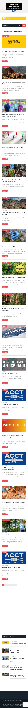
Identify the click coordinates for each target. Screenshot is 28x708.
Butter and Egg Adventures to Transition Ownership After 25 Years (13, 115)
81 (13, 585)
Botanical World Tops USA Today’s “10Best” (13, 277)
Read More (5, 60)
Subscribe (11, 705)
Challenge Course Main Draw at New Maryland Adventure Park (12, 180)
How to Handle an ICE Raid (9, 373)
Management (6, 520)
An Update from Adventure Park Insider (13, 51)
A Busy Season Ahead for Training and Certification (12, 148)
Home (4, 704)
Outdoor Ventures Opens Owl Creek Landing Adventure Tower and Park (14, 246)
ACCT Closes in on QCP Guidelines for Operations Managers (12, 468)
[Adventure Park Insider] (14, 17)
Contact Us (5, 705)
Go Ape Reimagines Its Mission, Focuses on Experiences (13, 309)
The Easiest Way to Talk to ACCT (11, 404)
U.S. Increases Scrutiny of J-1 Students (12, 341)
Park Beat (5, 36)
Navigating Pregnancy (8, 535)
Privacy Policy (18, 705)
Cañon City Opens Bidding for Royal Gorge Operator (13, 213)
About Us (9, 704)
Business (5, 389)
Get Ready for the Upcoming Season (12, 567)
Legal (4, 326)
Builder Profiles (7, 293)
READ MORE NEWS (6, 682)
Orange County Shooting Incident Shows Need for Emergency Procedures (13, 436)
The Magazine (16, 704)
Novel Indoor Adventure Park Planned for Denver (13, 503)
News (4, 420)
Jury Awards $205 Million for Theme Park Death (13, 83)
